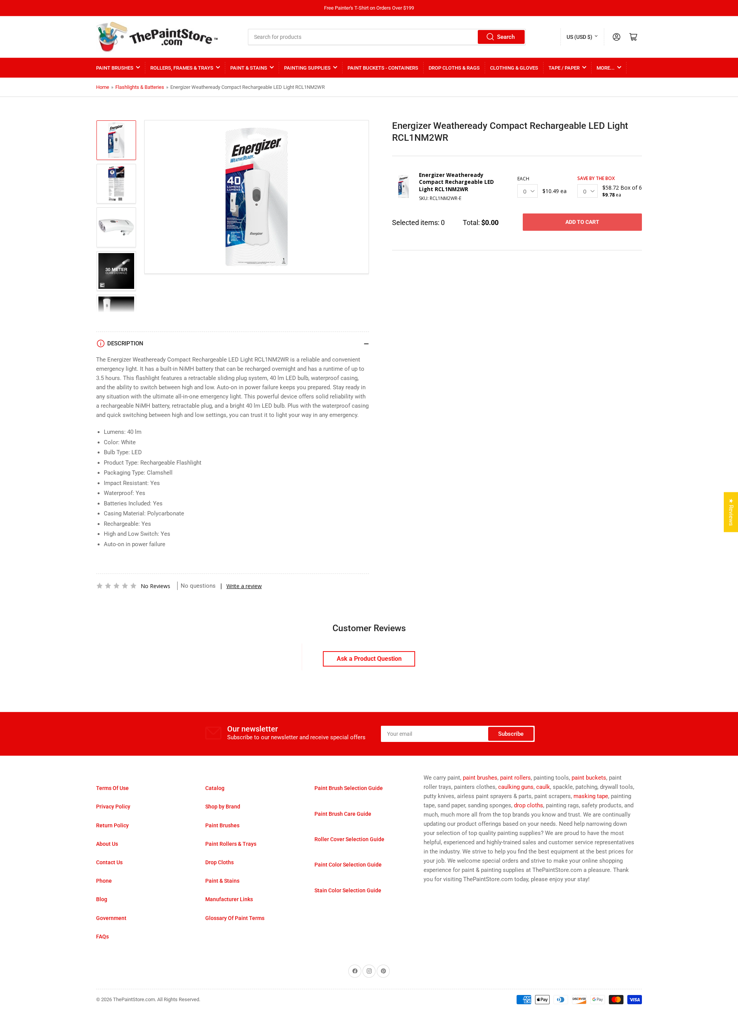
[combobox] (387, 37)
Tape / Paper (564, 68)
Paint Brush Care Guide (342, 814)
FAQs (102, 936)
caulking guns (516, 786)
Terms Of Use (112, 788)
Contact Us (109, 862)
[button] (116, 585)
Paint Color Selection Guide (348, 865)
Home (102, 87)
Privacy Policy (113, 806)
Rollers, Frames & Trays (181, 68)
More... (606, 68)
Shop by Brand (222, 806)
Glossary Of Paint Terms (234, 918)
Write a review (244, 586)
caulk (543, 786)
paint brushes (480, 777)
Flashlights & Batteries (139, 87)
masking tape (590, 796)
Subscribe (511, 733)
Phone (104, 881)
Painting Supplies (307, 68)
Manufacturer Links (229, 899)
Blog (101, 899)
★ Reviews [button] (731, 512)
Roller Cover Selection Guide (349, 839)
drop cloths (528, 805)
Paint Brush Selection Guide (348, 788)
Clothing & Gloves (514, 68)
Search (506, 36)
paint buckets (589, 777)
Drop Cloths (219, 862)
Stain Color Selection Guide (347, 890)
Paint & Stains (248, 68)
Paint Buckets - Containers (382, 68)
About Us (107, 844)
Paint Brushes (114, 68)
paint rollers (515, 777)
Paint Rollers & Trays (230, 844)
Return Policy (112, 825)
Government (111, 918)
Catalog (214, 788)
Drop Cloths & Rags (454, 68)
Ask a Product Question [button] (369, 658)
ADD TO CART (582, 222)
